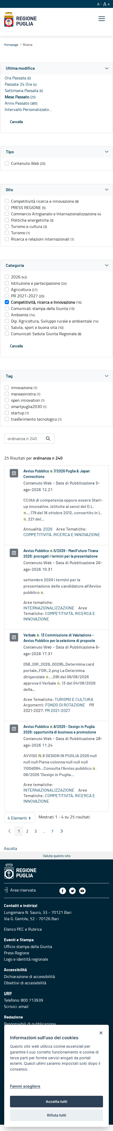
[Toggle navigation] (102, 19)
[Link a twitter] (72, 891)
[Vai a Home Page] (20, 19)
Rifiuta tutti (56, 1115)
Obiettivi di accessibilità (25, 983)
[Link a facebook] (62, 891)
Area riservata (23, 890)
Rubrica (35, 929)
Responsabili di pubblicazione (30, 1024)
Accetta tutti (56, 1101)
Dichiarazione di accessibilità (29, 976)
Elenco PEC (14, 929)
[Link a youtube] (82, 891)
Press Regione (16, 953)
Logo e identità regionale (26, 959)
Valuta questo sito (56, 855)
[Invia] (48, 438)
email (23, 1006)
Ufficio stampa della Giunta (28, 946)
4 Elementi (21, 819)
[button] (56, 68)
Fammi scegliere (25, 1086)
